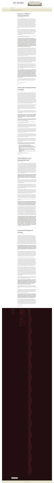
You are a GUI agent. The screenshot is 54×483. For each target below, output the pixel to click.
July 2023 (29, 346)
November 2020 (29, 377)
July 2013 (29, 462)
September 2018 (29, 402)
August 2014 (29, 449)
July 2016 (29, 427)
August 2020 (29, 380)
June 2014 (29, 451)
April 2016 (29, 430)
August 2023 (29, 345)
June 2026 (29, 312)
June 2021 (29, 370)
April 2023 (29, 349)
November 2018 (29, 400)
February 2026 (29, 316)
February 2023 (29, 351)
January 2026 (29, 317)
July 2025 (29, 323)
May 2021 (29, 371)
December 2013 (29, 457)
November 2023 (29, 342)
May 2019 (29, 394)
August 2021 (29, 368)
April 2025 (29, 326)
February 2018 (29, 409)
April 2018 (29, 407)
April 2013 (29, 465)
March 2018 (29, 408)
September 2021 (29, 367)
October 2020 (29, 378)
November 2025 (29, 319)
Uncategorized (22, 161)
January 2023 (29, 352)
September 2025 (29, 321)
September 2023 (29, 344)
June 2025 (29, 324)
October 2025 (29, 320)
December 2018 (29, 399)
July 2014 (29, 450)
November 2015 (29, 435)
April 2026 (29, 314)
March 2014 (29, 454)
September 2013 (29, 460)
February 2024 (29, 339)
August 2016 (29, 426)
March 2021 (29, 373)
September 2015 (29, 437)
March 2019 (29, 396)
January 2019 (29, 398)
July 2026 (29, 311)
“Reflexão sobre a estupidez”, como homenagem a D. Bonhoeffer (22, 313)
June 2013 (29, 463)
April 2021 (29, 372)
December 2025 (29, 318)
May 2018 (29, 406)
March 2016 (29, 431)
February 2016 (29, 432)
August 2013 (29, 461)
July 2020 (29, 381)
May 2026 (29, 313)
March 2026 (29, 315)
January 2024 (29, 340)
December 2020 (29, 376)
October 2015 (29, 436)
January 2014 (29, 456)
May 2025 (29, 325)
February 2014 (29, 455)
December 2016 (29, 422)
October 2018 (29, 401)
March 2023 (29, 350)
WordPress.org (12, 313)
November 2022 (29, 354)
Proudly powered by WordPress (27, 481)
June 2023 (29, 347)
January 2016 (29, 433)
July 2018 (29, 404)
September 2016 (29, 425)
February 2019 (29, 397)
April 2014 (29, 453)
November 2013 (29, 458)
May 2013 (29, 464)
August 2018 (29, 403)
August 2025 (29, 322)
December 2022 (29, 353)
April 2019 (29, 395)
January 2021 (29, 375)
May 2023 (29, 348)
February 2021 (29, 374)
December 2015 (29, 434)
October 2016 (29, 424)
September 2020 (29, 379)
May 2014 (29, 452)
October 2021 (29, 366)
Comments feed (12, 312)
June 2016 (29, 428)
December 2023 (29, 341)
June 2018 (29, 405)
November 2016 (29, 423)
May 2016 (29, 429)
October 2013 (29, 459)
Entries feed (12, 311)
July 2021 (29, 369)
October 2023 (29, 343)
